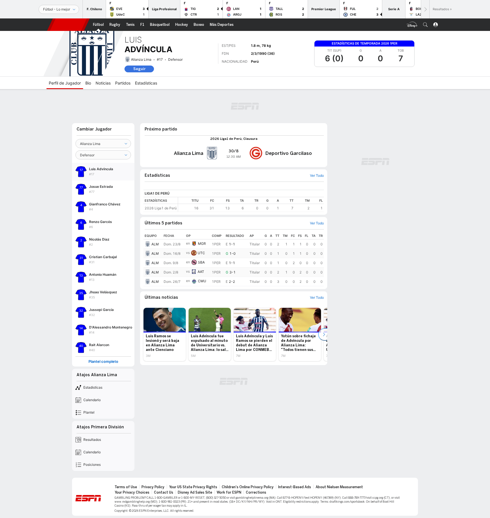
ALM (155, 244)
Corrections (256, 492)
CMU (202, 281)
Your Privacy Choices (132, 492)
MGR (202, 243)
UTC (201, 253)
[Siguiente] (425, 9)
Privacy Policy (152, 487)
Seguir (139, 69)
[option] (164, 334)
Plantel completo (103, 361)
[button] (425, 24)
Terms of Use (126, 487)
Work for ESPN (229, 492)
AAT (201, 271)
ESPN (68, 24)
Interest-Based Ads (294, 487)
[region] (251, 204)
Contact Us (163, 492)
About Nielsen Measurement (339, 487)
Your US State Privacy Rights (193, 487)
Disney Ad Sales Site (195, 492)
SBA (201, 262)
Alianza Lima (141, 59)
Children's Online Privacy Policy (248, 487)
